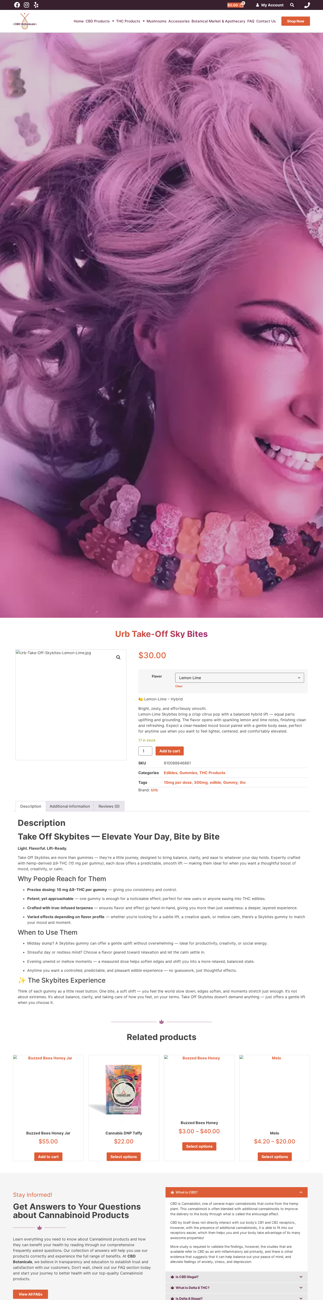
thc (243, 782)
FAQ (250, 21)
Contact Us (266, 21)
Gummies (188, 772)
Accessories (179, 21)
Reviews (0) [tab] (109, 806)
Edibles (170, 772)
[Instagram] (26, 5)
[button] (292, 5)
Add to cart (169, 751)
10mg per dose (178, 782)
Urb (154, 790)
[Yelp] (36, 5)
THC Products (128, 21)
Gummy (230, 782)
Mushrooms (156, 21)
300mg (201, 782)
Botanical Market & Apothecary (218, 21)
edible (215, 782)
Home (79, 21)
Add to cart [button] (48, 1156)
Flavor (157, 676)
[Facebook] (17, 5)
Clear (179, 686)
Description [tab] (30, 806)
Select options (123, 1156)
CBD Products (98, 21)
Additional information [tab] (70, 806)
